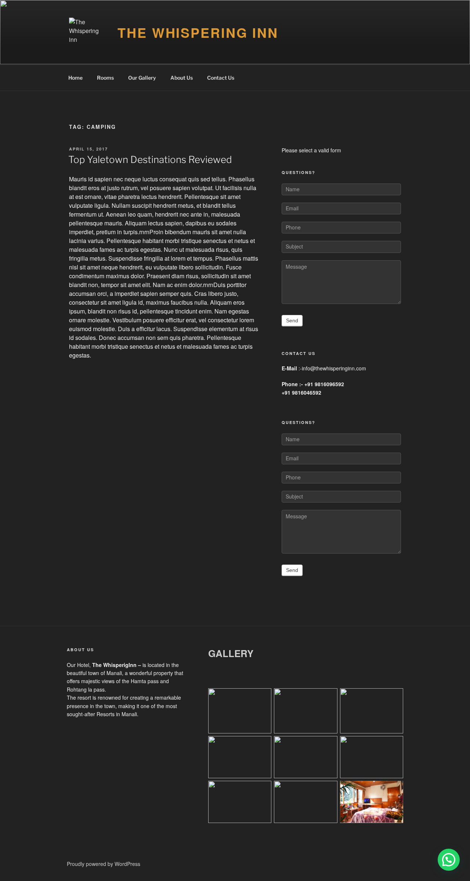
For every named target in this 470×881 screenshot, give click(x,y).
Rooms (105, 78)
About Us (181, 78)
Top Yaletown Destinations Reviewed (150, 159)
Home (75, 78)
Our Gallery (142, 78)
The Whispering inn (198, 32)
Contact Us (220, 78)
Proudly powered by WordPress (103, 863)
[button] (449, 860)
